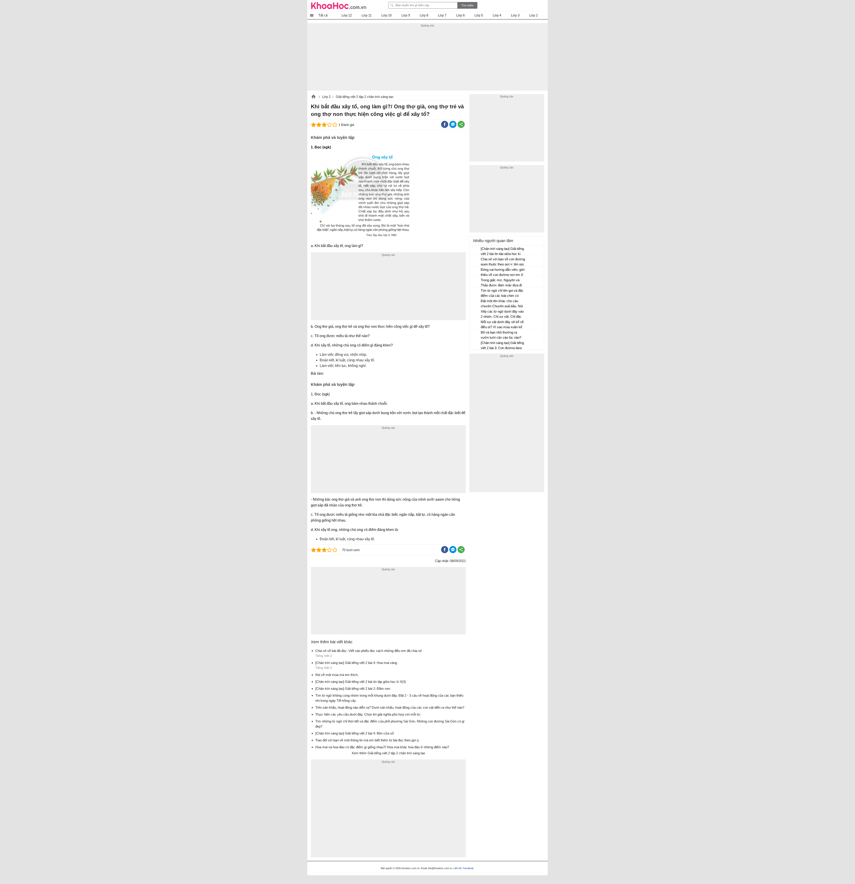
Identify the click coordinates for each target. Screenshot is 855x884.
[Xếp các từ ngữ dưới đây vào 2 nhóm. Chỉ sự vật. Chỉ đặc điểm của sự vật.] (475, 313)
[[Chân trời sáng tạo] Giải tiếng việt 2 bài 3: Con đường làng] (475, 344)
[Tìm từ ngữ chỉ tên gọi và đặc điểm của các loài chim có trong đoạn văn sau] (475, 292)
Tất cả (323, 15)
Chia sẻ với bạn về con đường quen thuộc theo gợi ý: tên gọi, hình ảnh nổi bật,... (503, 262)
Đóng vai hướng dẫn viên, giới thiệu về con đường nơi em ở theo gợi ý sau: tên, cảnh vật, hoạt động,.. (503, 273)
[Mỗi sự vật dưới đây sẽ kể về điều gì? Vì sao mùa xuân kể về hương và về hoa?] (475, 324)
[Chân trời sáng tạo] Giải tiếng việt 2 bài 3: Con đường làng (502, 345)
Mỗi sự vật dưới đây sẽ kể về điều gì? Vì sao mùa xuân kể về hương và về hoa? (502, 325)
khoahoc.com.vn (313, 97)
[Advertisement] (427, 59)
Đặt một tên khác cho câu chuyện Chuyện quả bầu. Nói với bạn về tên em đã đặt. (502, 304)
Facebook (468, 868)
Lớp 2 (326, 97)
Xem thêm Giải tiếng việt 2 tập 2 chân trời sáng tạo (388, 753)
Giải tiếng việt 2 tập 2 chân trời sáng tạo (364, 97)
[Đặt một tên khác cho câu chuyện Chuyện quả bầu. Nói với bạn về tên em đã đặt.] (475, 303)
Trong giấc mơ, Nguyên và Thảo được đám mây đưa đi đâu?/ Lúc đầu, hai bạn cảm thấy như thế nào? (501, 283)
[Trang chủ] (338, 5)
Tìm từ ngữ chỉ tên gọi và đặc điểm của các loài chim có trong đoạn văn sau (502, 294)
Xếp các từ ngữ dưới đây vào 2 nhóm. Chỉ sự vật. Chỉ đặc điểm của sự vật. (502, 315)
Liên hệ (457, 868)
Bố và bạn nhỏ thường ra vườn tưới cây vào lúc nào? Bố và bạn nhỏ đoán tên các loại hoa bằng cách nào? (501, 335)
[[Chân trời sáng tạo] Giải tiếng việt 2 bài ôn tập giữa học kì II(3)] (475, 250)
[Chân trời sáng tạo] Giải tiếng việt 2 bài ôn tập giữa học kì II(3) (502, 252)
